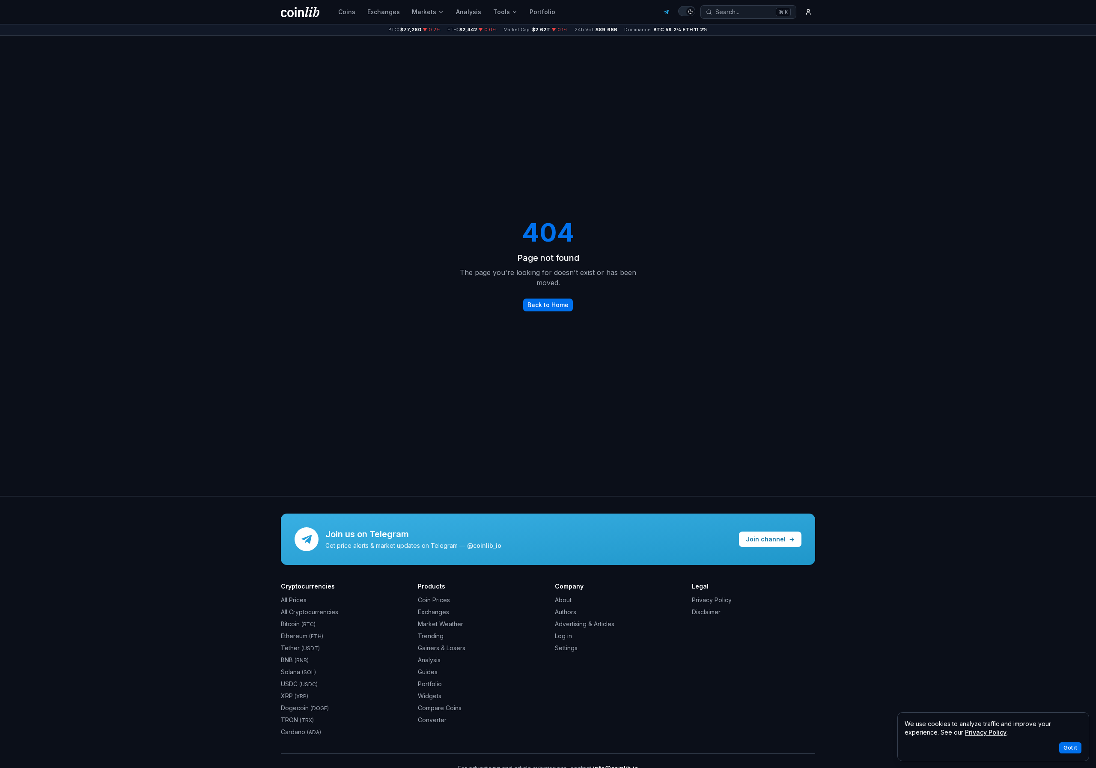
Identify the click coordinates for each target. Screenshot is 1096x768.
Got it (1070, 747)
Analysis (468, 11)
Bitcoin (298, 624)
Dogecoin (305, 707)
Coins (346, 11)
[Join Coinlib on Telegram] (666, 12)
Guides (428, 671)
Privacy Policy (712, 600)
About (563, 600)
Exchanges (383, 11)
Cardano (301, 731)
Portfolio (542, 11)
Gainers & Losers (441, 647)
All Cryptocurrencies (309, 612)
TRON (297, 719)
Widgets (429, 695)
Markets (424, 11)
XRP (294, 695)
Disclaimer (706, 612)
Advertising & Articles (584, 624)
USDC (299, 683)
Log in (563, 636)
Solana (298, 671)
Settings (566, 647)
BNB (295, 659)
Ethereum (302, 636)
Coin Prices (434, 600)
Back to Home (548, 304)
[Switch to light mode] (686, 11)
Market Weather (440, 624)
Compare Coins (440, 707)
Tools (501, 11)
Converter (432, 719)
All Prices (294, 600)
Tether (300, 647)
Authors (565, 612)
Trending (431, 636)
